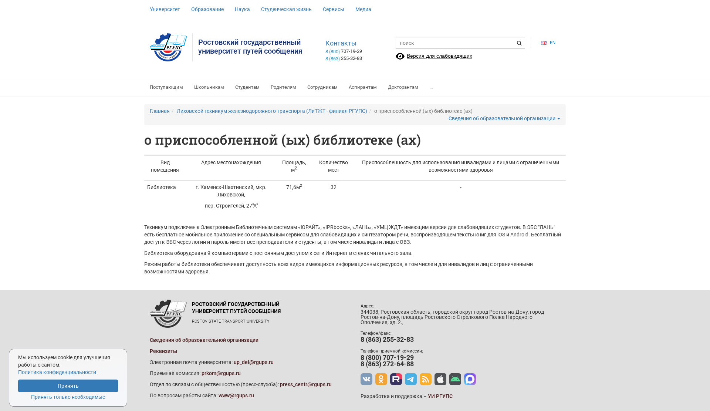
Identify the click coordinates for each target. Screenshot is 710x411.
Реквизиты (163, 351)
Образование (207, 9)
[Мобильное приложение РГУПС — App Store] (440, 379)
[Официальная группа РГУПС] (366, 379)
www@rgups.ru (236, 395)
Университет (165, 9)
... (431, 87)
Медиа (363, 9)
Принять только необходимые (68, 397)
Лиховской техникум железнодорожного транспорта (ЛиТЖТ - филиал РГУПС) (272, 111)
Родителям (283, 87)
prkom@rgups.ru (221, 373)
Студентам (247, 87)
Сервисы (333, 9)
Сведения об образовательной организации (503, 118)
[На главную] (171, 47)
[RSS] (426, 379)
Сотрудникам (322, 87)
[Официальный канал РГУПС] (396, 379)
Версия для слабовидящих (439, 56)
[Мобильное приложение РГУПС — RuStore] (455, 379)
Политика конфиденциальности (57, 372)
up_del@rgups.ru (254, 362)
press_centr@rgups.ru (306, 384)
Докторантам (403, 87)
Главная (160, 111)
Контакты (340, 43)
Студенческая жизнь (286, 9)
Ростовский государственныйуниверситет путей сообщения (250, 46)
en (552, 42)
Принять (68, 386)
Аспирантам (363, 87)
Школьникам (209, 87)
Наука (242, 9)
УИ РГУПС (440, 396)
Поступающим (166, 87)
